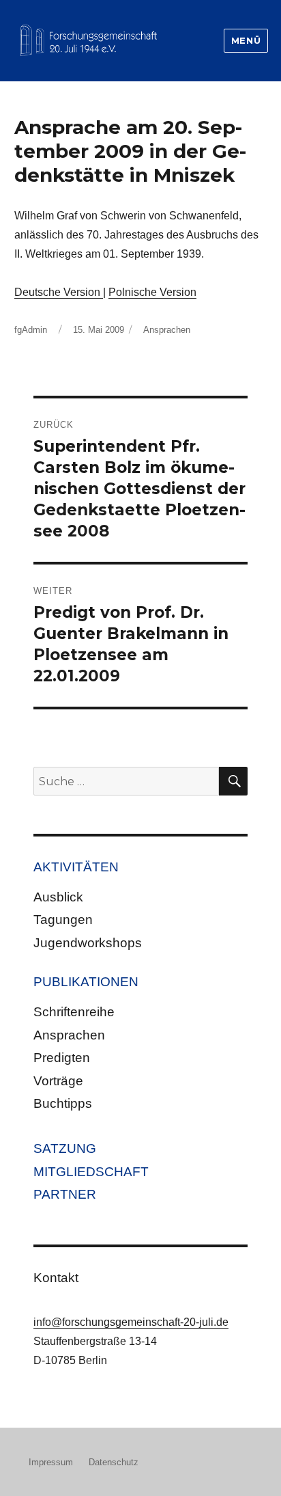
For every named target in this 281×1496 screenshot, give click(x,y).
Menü (246, 40)
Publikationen (85, 982)
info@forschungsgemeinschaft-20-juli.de (130, 1322)
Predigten (61, 1057)
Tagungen (63, 919)
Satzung (64, 1148)
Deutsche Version (58, 292)
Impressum (51, 1462)
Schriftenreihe (74, 1012)
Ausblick (58, 897)
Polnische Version (152, 292)
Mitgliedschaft (91, 1172)
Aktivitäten (76, 867)
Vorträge (58, 1081)
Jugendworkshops (87, 943)
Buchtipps (62, 1103)
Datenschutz (113, 1462)
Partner (64, 1194)
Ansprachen (166, 330)
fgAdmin (30, 330)
